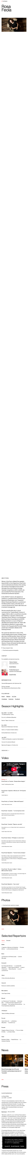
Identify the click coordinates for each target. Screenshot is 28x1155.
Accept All (7, 1146)
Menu (23, 2)
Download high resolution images (11, 911)
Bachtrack (4, 1118)
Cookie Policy (16, 1142)
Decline (22, 1146)
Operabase (4, 705)
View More (5, 757)
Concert (8, 947)
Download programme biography (10, 657)
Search (17, 2)
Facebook (17, 705)
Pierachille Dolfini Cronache (8, 1154)
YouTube (14, 703)
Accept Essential (15, 1146)
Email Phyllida (12, 681)
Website (8, 703)
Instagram (11, 705)
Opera (3, 947)
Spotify (3, 703)
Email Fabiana (12, 673)
